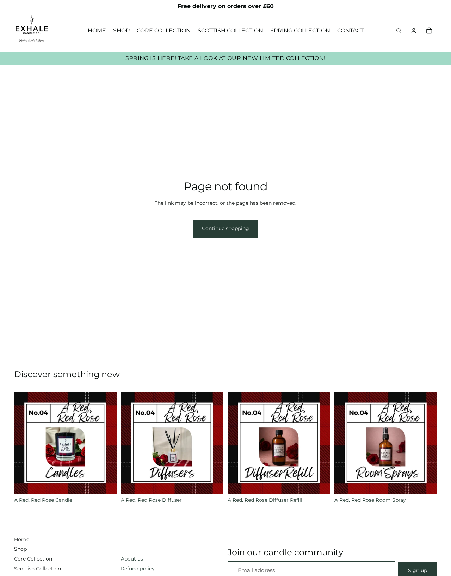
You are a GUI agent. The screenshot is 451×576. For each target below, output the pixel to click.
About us (132, 559)
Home (21, 539)
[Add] (319, 483)
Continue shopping (225, 228)
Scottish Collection (37, 568)
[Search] (399, 30)
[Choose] (105, 483)
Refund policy (138, 568)
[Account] (413, 30)
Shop (20, 549)
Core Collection (33, 559)
